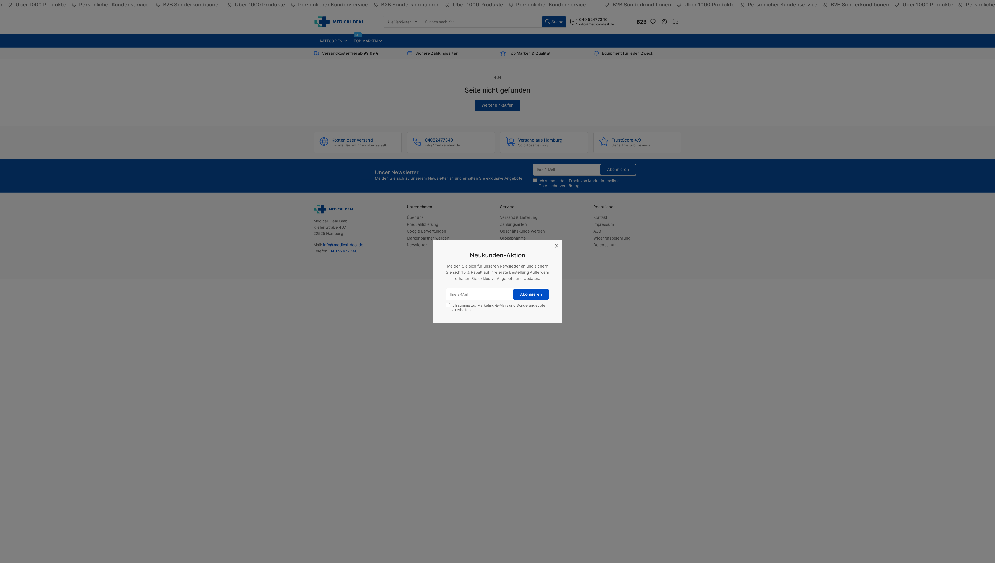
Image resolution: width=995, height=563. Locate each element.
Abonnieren (531, 294)
